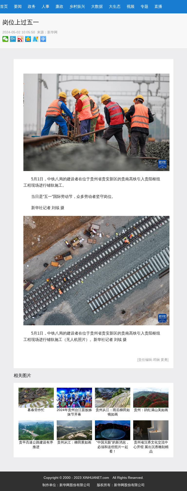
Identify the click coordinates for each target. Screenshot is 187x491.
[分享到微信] (5, 39)
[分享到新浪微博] (21, 39)
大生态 (115, 6)
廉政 (59, 6)
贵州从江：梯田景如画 (74, 442)
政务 (32, 6)
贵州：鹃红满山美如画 (151, 410)
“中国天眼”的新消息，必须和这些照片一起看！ (112, 446)
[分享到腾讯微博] (13, 39)
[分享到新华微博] (36, 39)
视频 (130, 6)
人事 (45, 6)
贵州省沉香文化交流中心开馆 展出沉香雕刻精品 (150, 446)
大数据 (97, 6)
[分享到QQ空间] (28, 39)
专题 (144, 6)
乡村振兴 (77, 6)
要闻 (18, 6)
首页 (4, 6)
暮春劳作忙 (36, 410)
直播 (158, 6)
